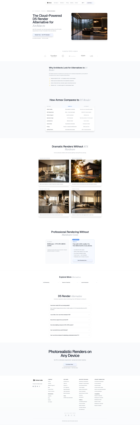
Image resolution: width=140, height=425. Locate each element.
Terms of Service (51, 391)
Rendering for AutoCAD (99, 403)
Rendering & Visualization (83, 381)
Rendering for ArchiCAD (99, 397)
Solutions (81, 395)
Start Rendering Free (82, 260)
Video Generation (67, 391)
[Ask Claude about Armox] (68, 415)
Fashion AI (65, 385)
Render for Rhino (98, 401)
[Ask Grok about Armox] (71, 415)
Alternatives (81, 397)
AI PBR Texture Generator (68, 397)
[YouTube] (33, 386)
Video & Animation (82, 391)
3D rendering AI (81, 409)
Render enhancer (82, 405)
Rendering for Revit (98, 399)
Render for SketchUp (98, 395)
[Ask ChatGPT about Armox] (66, 415)
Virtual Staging (81, 387)
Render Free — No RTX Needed (42, 34)
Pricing (67, 2)
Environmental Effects (83, 385)
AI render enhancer (82, 407)
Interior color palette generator (100, 389)
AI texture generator (98, 391)
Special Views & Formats (83, 393)
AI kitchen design (98, 385)
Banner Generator (67, 393)
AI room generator (98, 383)
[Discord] (37, 386)
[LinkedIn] (35, 386)
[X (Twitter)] (39, 386)
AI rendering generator (83, 401)
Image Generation (67, 389)
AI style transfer (82, 403)
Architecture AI (66, 381)
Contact (76, 2)
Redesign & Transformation (84, 383)
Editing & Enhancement (83, 389)
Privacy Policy (50, 389)
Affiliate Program (51, 385)
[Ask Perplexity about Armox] (74, 415)
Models (49, 399)
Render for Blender (98, 405)
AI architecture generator (99, 381)
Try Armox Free (69, 364)
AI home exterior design (99, 387)
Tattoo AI (65, 383)
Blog (49, 387)
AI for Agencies (66, 387)
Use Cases (50, 401)
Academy (72, 2)
